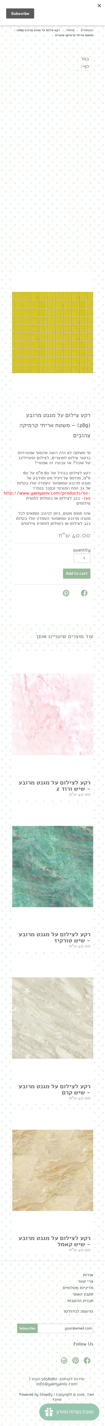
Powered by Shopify (36, 1394)
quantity (81, 550)
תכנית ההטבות (80, 1301)
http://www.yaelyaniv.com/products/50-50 (47, 495)
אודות (88, 1275)
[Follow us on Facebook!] (88, 1362)
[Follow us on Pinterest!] (76, 1362)
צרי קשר (85, 1281)
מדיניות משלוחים (78, 1288)
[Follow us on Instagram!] (65, 1362)
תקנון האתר (83, 1294)
